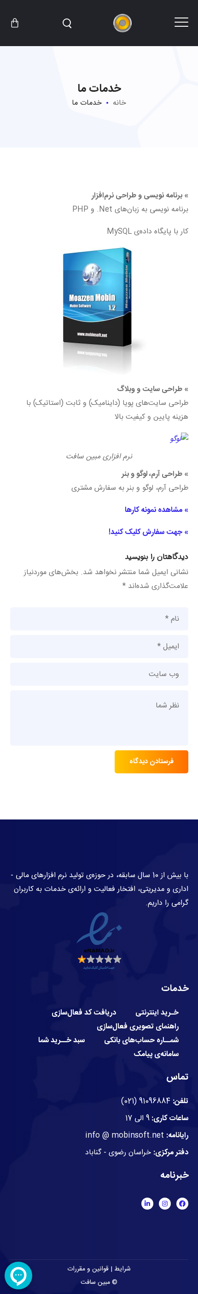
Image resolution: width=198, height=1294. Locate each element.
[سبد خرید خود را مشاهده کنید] (14, 23)
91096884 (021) (145, 1101)
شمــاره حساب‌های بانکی (141, 1040)
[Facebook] (182, 1204)
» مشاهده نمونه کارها (156, 510)
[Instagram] (165, 1204)
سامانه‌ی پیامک (156, 1054)
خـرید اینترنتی (157, 1013)
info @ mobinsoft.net (124, 1135)
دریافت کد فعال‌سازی (84, 1013)
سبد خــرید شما (61, 1040)
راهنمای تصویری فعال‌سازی (138, 1027)
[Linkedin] (147, 1204)
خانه (119, 103)
